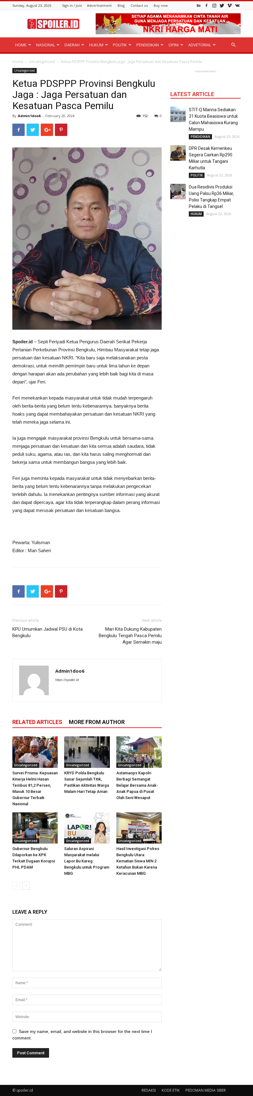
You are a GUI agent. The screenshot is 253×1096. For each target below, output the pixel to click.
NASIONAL (45, 45)
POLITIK (120, 45)
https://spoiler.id (67, 680)
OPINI (173, 45)
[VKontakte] (237, 5)
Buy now (161, 5)
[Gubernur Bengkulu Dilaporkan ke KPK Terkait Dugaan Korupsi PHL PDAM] (35, 828)
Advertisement (99, 5)
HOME (21, 45)
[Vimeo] (229, 5)
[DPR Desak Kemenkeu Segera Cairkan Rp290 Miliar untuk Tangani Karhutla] (178, 153)
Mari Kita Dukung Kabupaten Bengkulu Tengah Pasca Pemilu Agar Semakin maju (130, 635)
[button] (233, 45)
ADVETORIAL (199, 45)
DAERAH (72, 45)
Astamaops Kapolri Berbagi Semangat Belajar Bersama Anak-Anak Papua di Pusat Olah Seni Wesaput (137, 785)
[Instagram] (214, 5)
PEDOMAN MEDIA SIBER (205, 1090)
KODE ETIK (171, 1090)
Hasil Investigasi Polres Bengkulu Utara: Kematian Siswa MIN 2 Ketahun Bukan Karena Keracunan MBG (137, 861)
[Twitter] (221, 5)
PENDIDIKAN (147, 45)
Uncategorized (42, 61)
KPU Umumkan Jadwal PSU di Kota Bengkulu (47, 632)
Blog (121, 5)
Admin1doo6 (29, 115)
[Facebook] (206, 5)
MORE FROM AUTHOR (97, 722)
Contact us (139, 5)
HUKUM (96, 45)
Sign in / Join (72, 5)
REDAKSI (149, 1090)
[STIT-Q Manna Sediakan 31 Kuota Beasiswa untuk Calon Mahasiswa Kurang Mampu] (178, 114)
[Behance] (198, 5)
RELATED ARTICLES (37, 722)
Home (17, 61)
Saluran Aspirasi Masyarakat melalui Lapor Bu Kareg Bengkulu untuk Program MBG (86, 861)
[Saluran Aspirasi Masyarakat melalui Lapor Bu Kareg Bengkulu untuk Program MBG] (87, 828)
